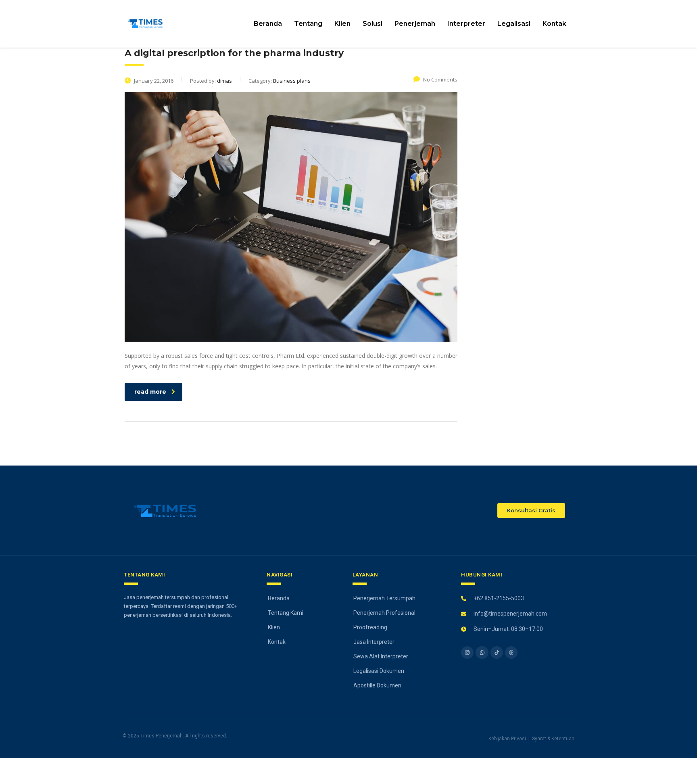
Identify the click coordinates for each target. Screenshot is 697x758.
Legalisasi (513, 23)
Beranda (268, 23)
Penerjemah (414, 23)
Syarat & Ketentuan (553, 738)
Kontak (554, 23)
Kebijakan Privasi (507, 738)
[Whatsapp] (482, 652)
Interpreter (466, 23)
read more (150, 391)
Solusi (372, 23)
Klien (342, 23)
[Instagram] (467, 652)
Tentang (308, 23)
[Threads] (511, 652)
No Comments (440, 79)
